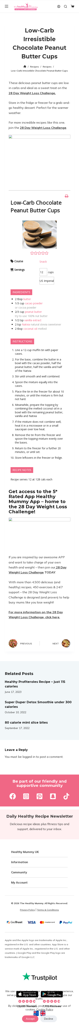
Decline (48, 1018)
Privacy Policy (27, 909)
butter (27, 299)
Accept (30, 1018)
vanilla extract (32, 320)
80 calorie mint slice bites (26, 722)
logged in (28, 757)
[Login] (58, 6)
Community (19, 872)
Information (19, 862)
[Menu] (6, 6)
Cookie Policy (44, 1009)
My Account (19, 882)
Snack (43, 261)
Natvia (26, 324)
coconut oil (30, 328)
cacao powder (34, 303)
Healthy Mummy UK (25, 852)
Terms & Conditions (48, 909)
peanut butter (33, 312)
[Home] (24, 66)
